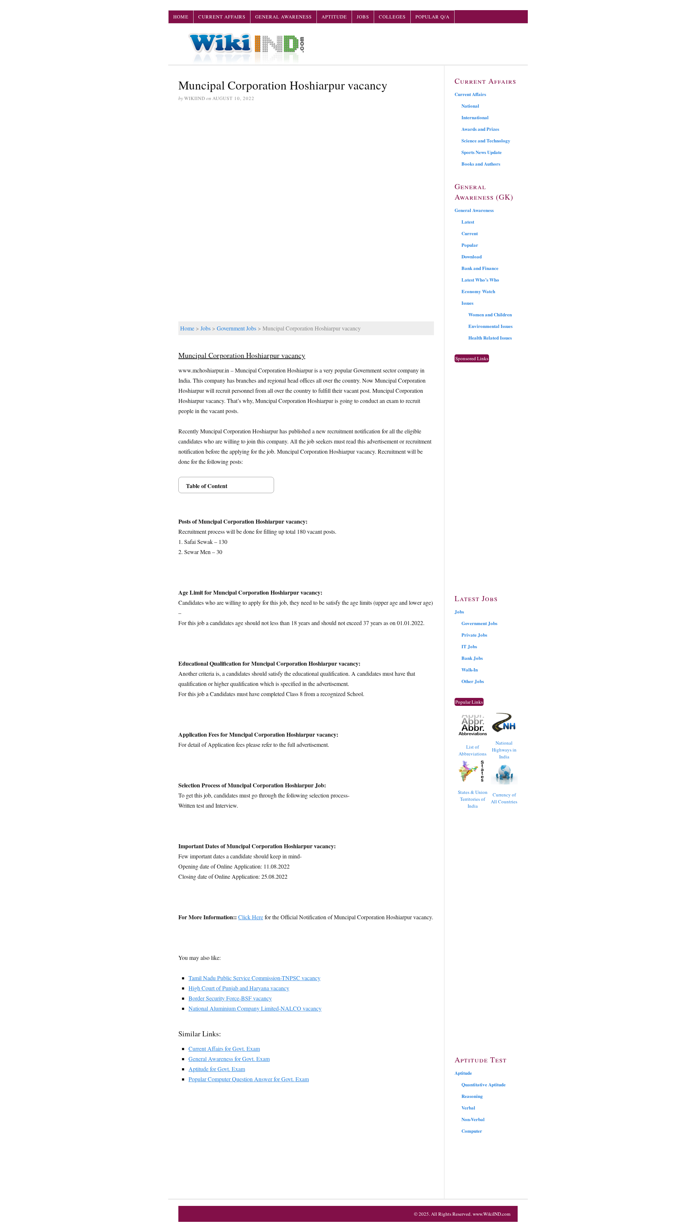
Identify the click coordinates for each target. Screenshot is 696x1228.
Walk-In (469, 669)
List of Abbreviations (472, 750)
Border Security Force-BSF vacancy (230, 998)
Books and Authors (480, 163)
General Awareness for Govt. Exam (229, 1058)
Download (471, 256)
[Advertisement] (306, 163)
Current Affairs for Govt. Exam (224, 1048)
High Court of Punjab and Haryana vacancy (238, 988)
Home (180, 16)
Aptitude (334, 16)
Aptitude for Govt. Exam (216, 1069)
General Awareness (283, 16)
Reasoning (472, 1095)
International (475, 117)
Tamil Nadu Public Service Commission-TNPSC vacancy (254, 978)
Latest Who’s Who (480, 279)
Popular (469, 244)
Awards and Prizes (480, 128)
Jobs (363, 16)
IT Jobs (469, 646)
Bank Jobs (472, 657)
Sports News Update (481, 152)
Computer (471, 1130)
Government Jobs (236, 328)
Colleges (392, 16)
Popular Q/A (432, 16)
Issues (467, 302)
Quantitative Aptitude (483, 1084)
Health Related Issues (490, 337)
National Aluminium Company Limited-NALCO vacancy (255, 1008)
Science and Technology (485, 140)
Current (469, 233)
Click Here (250, 917)
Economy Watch (478, 291)
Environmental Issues (490, 325)
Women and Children (490, 314)
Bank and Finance (479, 268)
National (470, 105)
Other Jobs (472, 681)
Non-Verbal (473, 1119)
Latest (467, 221)
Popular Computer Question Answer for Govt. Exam (248, 1079)
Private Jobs (474, 634)
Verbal (468, 1107)
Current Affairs (221, 16)
